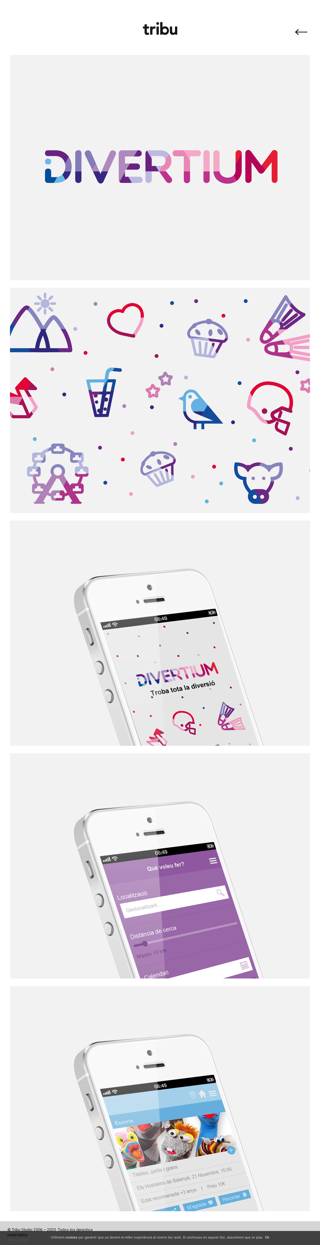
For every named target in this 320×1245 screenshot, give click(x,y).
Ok (267, 1237)
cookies (72, 1237)
